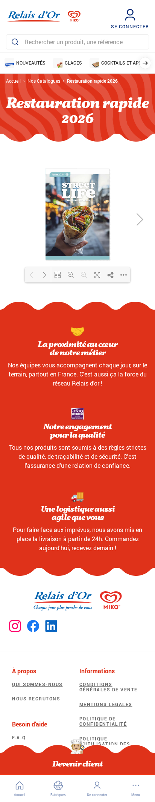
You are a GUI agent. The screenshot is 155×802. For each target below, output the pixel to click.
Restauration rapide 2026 (92, 81)
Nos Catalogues (43, 81)
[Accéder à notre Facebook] (33, 626)
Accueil (13, 81)
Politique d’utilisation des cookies (105, 744)
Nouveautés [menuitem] (31, 63)
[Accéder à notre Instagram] (15, 626)
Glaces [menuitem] (73, 63)
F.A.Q (19, 737)
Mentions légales (105, 704)
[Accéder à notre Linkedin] (51, 626)
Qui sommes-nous (37, 684)
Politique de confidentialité (103, 721)
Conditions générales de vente (108, 686)
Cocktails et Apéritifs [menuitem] (128, 63)
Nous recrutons (36, 699)
